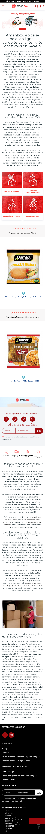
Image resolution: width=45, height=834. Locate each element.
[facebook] (6, 419)
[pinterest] (15, 419)
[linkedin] (32, 419)
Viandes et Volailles (11, 191)
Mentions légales (9, 772)
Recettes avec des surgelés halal (16, 761)
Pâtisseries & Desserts (11, 216)
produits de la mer (34, 585)
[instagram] (23, 419)
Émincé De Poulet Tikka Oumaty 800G (23, 381)
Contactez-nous (8, 780)
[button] (38, 826)
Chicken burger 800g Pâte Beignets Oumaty (23, 297)
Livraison (5, 753)
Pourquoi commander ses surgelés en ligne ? (21, 757)
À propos (5, 749)
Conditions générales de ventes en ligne (19, 776)
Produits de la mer (33, 216)
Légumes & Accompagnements (33, 191)
